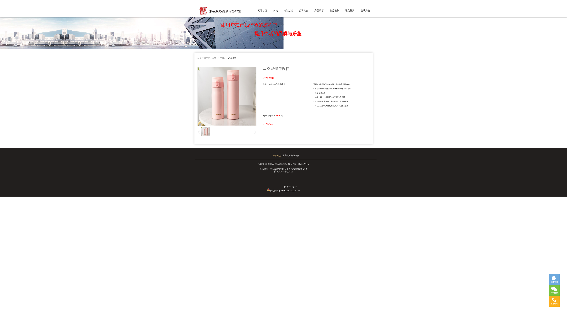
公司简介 (303, 10)
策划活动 (288, 10)
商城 (275, 10)
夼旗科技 (289, 171)
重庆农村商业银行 (290, 155)
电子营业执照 (290, 187)
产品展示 (319, 10)
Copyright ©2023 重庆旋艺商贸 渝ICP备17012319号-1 (283, 164)
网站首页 (262, 10)
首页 (214, 58)
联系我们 (365, 10)
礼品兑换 (350, 10)
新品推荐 (334, 10)
